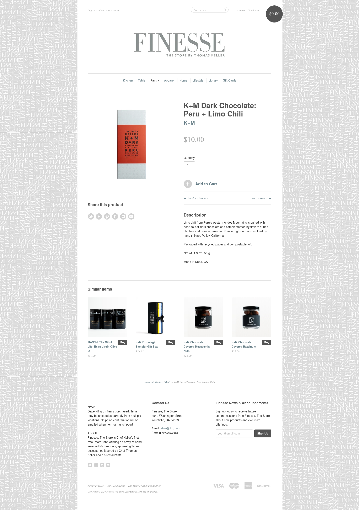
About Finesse (96, 485)
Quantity (189, 157)
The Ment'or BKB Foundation (144, 485)
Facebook (96, 465)
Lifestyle (198, 80)
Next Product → (261, 198)
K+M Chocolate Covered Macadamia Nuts (197, 346)
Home (183, 80)
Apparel (169, 80)
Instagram (108, 465)
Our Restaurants (116, 485)
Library (213, 80)
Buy (122, 342)
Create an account (109, 10)
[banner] (179, 45)
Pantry (154, 80)
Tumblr (102, 465)
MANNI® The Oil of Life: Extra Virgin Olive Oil (102, 346)
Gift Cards (229, 80)
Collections (157, 382)
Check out (253, 10)
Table (141, 80)
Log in (91, 10)
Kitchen (128, 80)
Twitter (90, 465)
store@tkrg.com (170, 428)
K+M (189, 122)
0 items (241, 10)
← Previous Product (196, 198)
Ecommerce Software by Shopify (141, 491)
